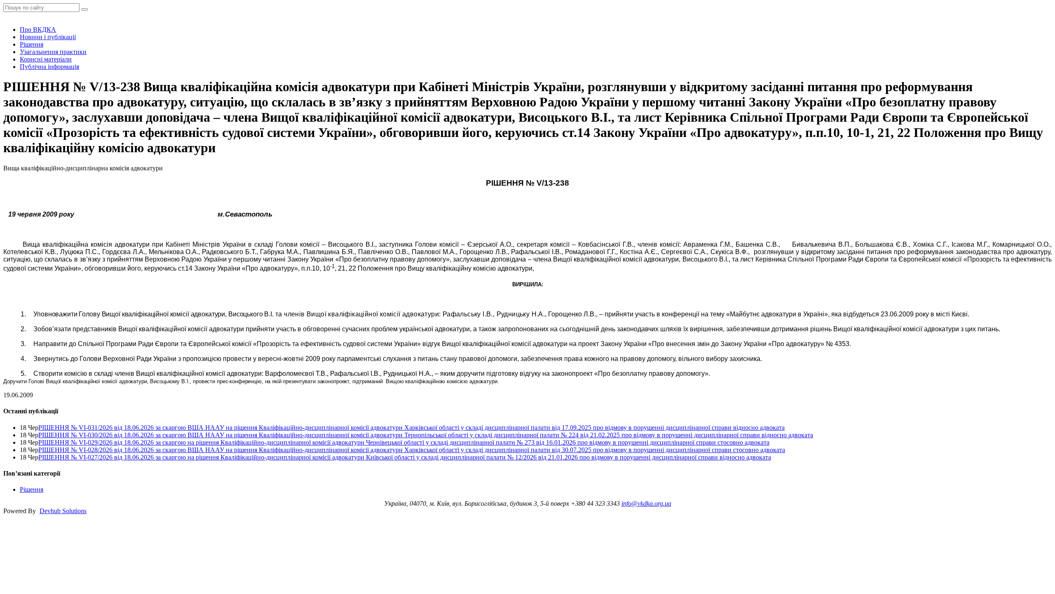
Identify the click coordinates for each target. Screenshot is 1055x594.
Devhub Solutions (63, 510)
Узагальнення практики (53, 51)
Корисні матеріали (46, 59)
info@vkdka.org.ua (646, 503)
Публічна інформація (49, 66)
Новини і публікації (48, 36)
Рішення (31, 44)
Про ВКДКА (38, 29)
